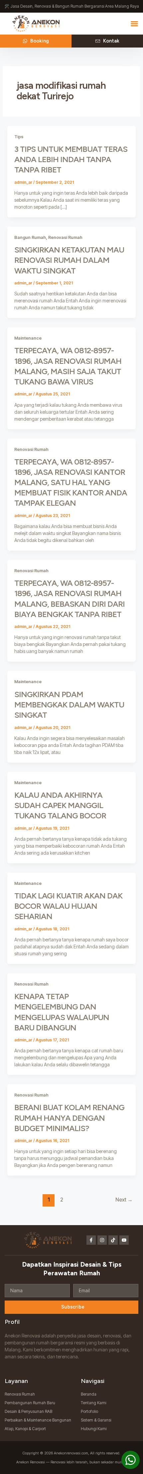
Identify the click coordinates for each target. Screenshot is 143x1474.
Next (124, 1200)
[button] (134, 24)
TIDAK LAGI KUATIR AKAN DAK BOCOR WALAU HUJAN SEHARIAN (68, 906)
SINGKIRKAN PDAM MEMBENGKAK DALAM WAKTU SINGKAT (69, 704)
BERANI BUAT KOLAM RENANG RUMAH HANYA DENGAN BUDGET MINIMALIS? (69, 1118)
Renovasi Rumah (65, 237)
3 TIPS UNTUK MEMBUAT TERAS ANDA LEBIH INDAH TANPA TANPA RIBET (70, 159)
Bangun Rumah (30, 237)
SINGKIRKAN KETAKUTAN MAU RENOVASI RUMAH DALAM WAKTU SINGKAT (69, 260)
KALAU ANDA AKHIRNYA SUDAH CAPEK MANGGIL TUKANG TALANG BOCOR (60, 805)
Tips (18, 136)
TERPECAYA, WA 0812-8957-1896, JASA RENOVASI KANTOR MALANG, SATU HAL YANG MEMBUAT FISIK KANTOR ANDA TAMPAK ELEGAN (70, 482)
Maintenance (28, 338)
